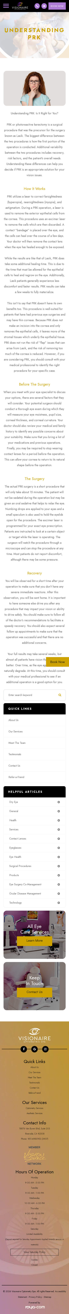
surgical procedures (20, 866)
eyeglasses (15, 848)
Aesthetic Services (35, 1113)
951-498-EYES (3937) (38, 1138)
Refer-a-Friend (16, 777)
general (13, 811)
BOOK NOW (57, 6)
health (12, 820)
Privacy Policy (35, 1297)
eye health (15, 857)
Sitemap (47, 1297)
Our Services (16, 731)
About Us (13, 720)
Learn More (34, 940)
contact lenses (17, 838)
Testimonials (15, 754)
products (14, 875)
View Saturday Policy (34, 1252)
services (13, 829)
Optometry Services (34, 1108)
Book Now (57, 662)
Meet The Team (17, 743)
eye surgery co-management (25, 884)
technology (15, 903)
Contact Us (14, 766)
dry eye (13, 802)
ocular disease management (25, 893)
